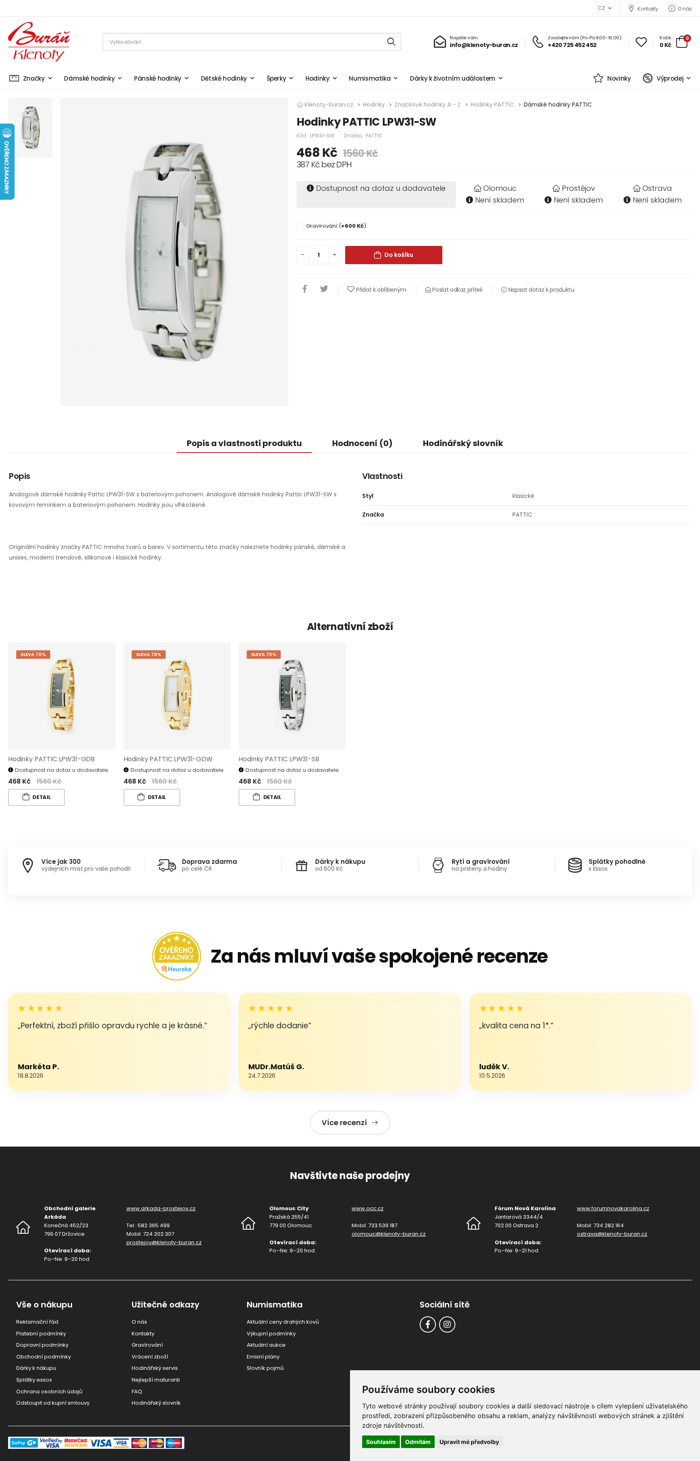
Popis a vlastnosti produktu (244, 443)
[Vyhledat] (391, 42)
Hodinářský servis (155, 1368)
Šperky (276, 78)
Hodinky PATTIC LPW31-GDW (168, 759)
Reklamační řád (37, 1322)
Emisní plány (263, 1357)
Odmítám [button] (418, 1441)
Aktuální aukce (266, 1345)
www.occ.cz (368, 1208)
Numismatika (370, 78)
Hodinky (317, 78)
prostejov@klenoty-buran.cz (164, 1242)
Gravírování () (336, 226)
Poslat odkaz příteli (456, 290)
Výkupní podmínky (271, 1333)
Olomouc (499, 188)
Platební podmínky (41, 1333)
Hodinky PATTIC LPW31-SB (279, 759)
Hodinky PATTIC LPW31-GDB (51, 759)
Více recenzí (344, 1122)
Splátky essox (34, 1380)
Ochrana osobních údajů (49, 1391)
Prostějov (578, 188)
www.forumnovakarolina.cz (613, 1208)
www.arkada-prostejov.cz (161, 1208)
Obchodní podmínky (43, 1357)
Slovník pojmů (265, 1368)
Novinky (619, 78)
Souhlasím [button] (381, 1441)
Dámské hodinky (89, 78)
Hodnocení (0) (362, 443)
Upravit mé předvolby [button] (469, 1441)
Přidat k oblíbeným (381, 290)
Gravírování (147, 1345)
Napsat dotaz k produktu (540, 290)
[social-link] (428, 1324)
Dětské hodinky (224, 78)
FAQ (137, 1391)
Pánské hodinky (157, 78)
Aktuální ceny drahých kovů (283, 1322)
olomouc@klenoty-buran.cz (389, 1234)
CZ (601, 7)
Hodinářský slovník (463, 443)
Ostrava (657, 188)
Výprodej (670, 78)
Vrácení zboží (150, 1357)
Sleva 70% (33, 654)
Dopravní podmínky (42, 1345)
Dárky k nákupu (36, 1368)
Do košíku (398, 255)
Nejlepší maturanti (156, 1380)
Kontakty (648, 8)
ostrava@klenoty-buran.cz (612, 1234)
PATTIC (374, 135)
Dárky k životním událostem (452, 78)
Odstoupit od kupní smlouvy (53, 1403)
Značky (34, 78)
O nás (685, 8)
